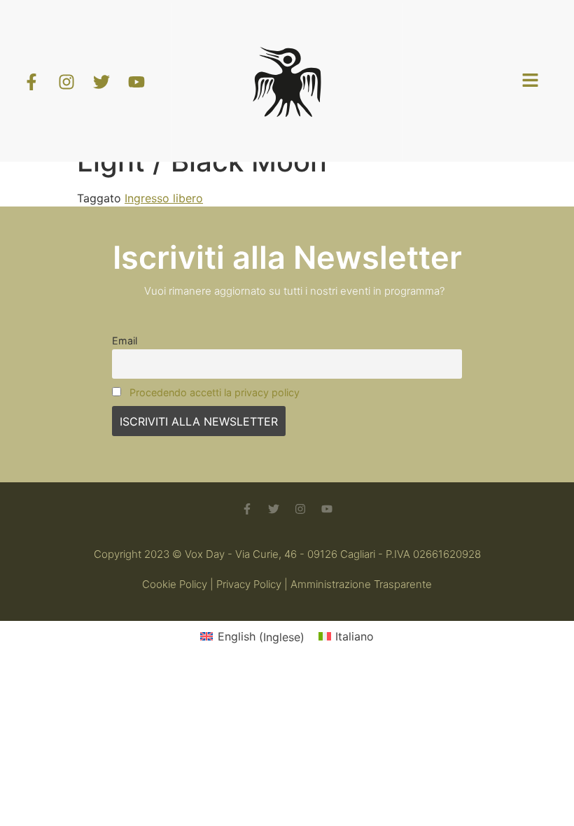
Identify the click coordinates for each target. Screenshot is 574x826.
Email (124, 340)
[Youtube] (326, 508)
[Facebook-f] (247, 508)
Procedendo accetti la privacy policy (215, 392)
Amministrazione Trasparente (361, 584)
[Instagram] (300, 508)
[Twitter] (273, 508)
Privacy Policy (248, 584)
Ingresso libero (164, 198)
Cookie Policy (174, 584)
